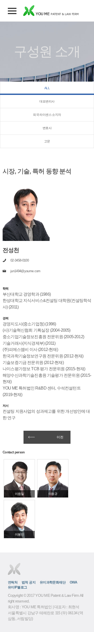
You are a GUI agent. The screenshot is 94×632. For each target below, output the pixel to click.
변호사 (47, 128)
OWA (73, 582)
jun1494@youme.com (25, 271)
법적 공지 (29, 582)
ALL (47, 88)
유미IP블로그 (17, 587)
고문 (47, 141)
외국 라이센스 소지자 (47, 115)
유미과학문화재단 (53, 582)
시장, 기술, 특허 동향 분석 (37, 171)
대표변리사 (46, 101)
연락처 (12, 582)
